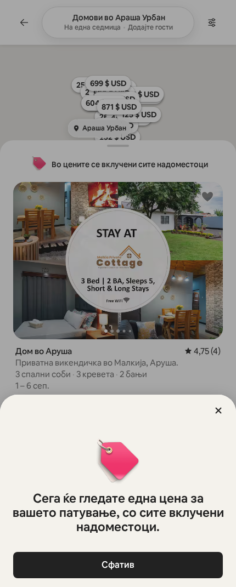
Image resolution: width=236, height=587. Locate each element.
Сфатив (118, 565)
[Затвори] (218, 410)
